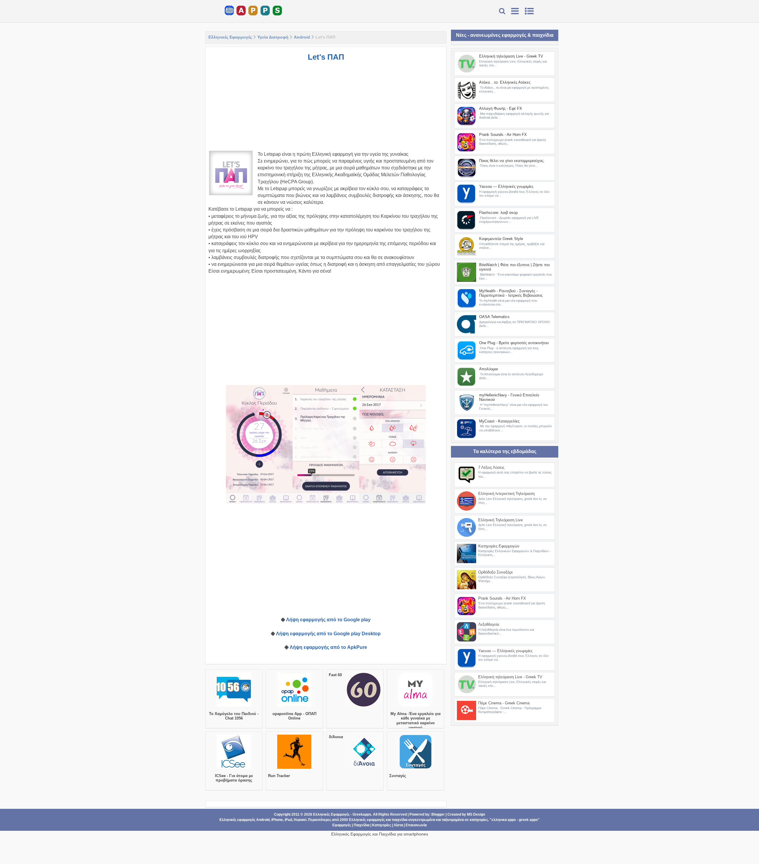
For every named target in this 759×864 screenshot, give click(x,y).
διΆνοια (336, 737)
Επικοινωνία (416, 825)
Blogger (438, 814)
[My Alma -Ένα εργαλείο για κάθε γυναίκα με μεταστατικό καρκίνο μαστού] (415, 706)
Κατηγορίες (381, 825)
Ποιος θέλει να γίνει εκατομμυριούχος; (511, 160)
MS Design (476, 814)
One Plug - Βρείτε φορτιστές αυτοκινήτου (514, 343)
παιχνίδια (399, 820)
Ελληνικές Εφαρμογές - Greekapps (342, 814)
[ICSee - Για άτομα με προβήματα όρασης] (234, 768)
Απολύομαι (488, 369)
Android (302, 37)
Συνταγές (397, 776)
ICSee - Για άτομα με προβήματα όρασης (234, 778)
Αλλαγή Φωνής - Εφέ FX (500, 108)
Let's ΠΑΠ (326, 57)
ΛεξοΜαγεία (488, 624)
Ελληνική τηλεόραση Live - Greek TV (511, 56)
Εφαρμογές (341, 825)
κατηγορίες (479, 820)
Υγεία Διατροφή (272, 37)
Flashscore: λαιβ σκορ (498, 212)
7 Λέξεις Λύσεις (491, 467)
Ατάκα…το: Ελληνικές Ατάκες (504, 82)
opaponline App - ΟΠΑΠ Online (294, 716)
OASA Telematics (494, 317)
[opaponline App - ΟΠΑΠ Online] (294, 706)
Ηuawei (300, 820)
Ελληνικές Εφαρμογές (230, 37)
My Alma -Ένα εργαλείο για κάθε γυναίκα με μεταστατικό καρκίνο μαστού (415, 720)
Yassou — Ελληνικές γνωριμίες (506, 186)
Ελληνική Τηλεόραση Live (500, 520)
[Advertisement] (325, 109)
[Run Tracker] (294, 768)
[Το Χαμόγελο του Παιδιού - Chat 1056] (234, 706)
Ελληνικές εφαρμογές (367, 820)
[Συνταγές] (415, 768)
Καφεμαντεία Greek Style (501, 238)
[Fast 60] (364, 706)
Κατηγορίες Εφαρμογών (498, 546)
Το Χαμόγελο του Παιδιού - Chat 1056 (234, 716)
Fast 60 (335, 675)
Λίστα (398, 825)
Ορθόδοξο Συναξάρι (495, 572)
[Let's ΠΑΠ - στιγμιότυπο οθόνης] (259, 444)
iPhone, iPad (281, 820)
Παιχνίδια (361, 825)
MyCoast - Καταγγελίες (499, 421)
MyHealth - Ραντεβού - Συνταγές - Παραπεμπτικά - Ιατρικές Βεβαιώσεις (511, 293)
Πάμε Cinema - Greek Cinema (504, 703)
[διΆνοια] (364, 768)
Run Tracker (279, 776)
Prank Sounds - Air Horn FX (503, 134)
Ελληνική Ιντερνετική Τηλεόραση (506, 493)
